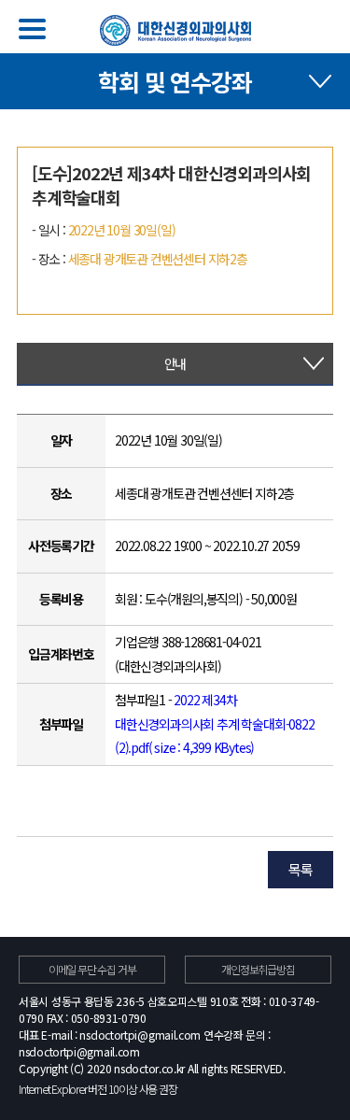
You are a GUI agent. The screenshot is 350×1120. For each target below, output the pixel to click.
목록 (300, 869)
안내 (175, 363)
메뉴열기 (32, 29)
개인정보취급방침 (257, 969)
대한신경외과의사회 (175, 30)
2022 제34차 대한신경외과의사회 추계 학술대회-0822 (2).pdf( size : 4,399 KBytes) (215, 723)
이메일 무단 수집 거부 (92, 969)
